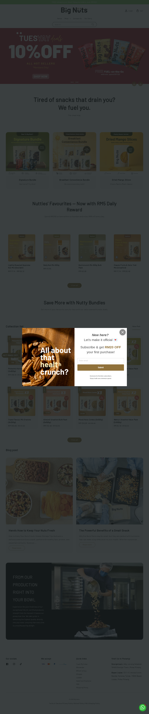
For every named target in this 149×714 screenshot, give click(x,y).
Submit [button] (101, 367)
